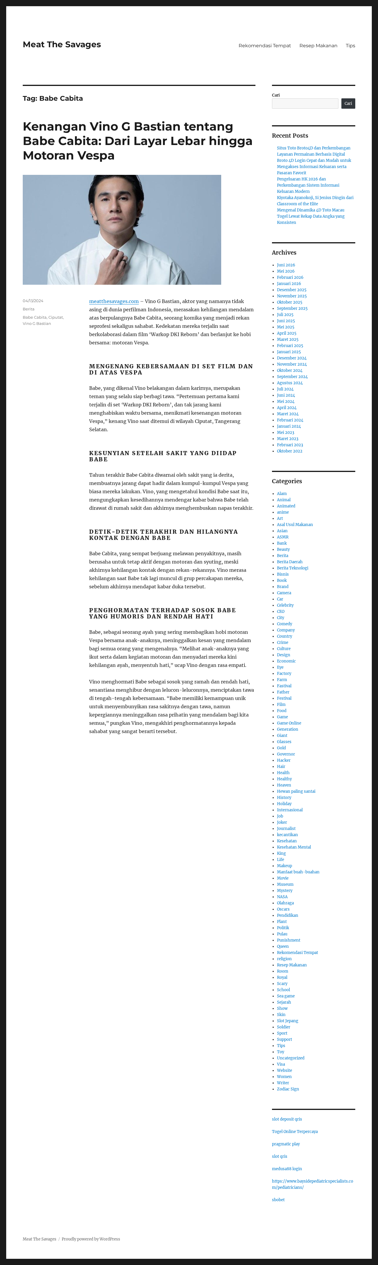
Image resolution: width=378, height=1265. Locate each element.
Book (282, 580)
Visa (281, 1064)
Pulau (282, 934)
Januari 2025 (289, 351)
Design (283, 654)
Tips (350, 45)
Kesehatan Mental (294, 847)
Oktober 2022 (289, 451)
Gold (281, 747)
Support (284, 1039)
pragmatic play (286, 1144)
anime (283, 512)
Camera (284, 592)
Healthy (284, 779)
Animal (284, 499)
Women (284, 1076)
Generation (287, 729)
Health (283, 772)
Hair (281, 766)
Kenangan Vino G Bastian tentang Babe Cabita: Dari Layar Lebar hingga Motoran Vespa (138, 140)
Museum (285, 884)
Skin (281, 1014)
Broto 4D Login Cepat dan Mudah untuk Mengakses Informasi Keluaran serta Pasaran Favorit (314, 166)
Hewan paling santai (296, 791)
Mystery (284, 890)
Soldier (283, 1027)
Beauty (283, 549)
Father (283, 692)
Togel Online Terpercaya (295, 1131)
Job (280, 816)
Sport (282, 1033)
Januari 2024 (289, 426)
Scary (282, 983)
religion (284, 958)
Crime (282, 642)
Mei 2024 (285, 401)
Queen (283, 946)
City (280, 617)
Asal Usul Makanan (295, 524)
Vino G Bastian (37, 323)
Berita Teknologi (292, 568)
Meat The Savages (62, 44)
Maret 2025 (288, 339)
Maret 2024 (288, 413)
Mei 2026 (286, 271)
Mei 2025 (285, 327)
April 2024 (286, 407)
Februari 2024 (290, 420)
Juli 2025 (285, 314)
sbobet (278, 1199)
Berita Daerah (290, 561)
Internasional (290, 810)
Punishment (288, 940)
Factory (284, 673)
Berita (29, 309)
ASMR (283, 537)
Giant (282, 735)
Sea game (286, 996)
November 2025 (292, 296)
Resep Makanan (318, 45)
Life (280, 859)
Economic (286, 661)
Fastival (284, 685)
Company (286, 630)
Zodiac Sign (288, 1089)
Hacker (284, 760)
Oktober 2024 (289, 370)
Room (282, 971)
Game (282, 716)
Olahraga (285, 903)
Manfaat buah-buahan (298, 872)
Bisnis (283, 574)
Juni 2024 (286, 395)
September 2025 (292, 308)
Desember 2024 (292, 358)
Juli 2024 (285, 389)
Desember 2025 (292, 289)
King (281, 853)
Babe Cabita (35, 317)
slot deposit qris (287, 1119)
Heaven (284, 785)
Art (280, 518)
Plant (282, 921)
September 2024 (292, 376)
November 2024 (292, 364)
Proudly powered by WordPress (91, 1239)
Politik (283, 927)
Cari (276, 95)
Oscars (283, 909)
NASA (282, 896)
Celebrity (285, 605)
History (284, 797)
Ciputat (55, 317)
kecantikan (287, 834)
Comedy (284, 623)
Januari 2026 (289, 283)
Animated (286, 506)
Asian (282, 530)
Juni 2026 (286, 265)
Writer (283, 1082)
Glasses (284, 741)
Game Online (289, 723)
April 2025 (286, 333)
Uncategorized (290, 1058)
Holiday (284, 803)
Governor (286, 754)
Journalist (286, 828)
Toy (280, 1051)
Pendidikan (287, 915)
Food (281, 710)
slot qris (279, 1156)
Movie (283, 878)
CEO (280, 611)
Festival (284, 698)
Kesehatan (287, 841)
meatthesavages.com (114, 301)
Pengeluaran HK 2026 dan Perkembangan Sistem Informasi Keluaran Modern (308, 185)
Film (281, 704)
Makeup (284, 865)
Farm (282, 679)
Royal (282, 977)
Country (284, 636)
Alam (282, 493)
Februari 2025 (290, 345)
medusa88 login (287, 1168)
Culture (284, 648)
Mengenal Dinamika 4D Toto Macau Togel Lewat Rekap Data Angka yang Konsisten (311, 216)
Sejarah (284, 1002)
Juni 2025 (286, 320)
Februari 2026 (290, 277)
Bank (282, 543)
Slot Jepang (287, 1020)
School (283, 989)
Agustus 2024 (290, 382)
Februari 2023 (290, 444)
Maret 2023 (287, 438)
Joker (282, 822)
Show (282, 1008)
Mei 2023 (285, 432)
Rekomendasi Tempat (265, 45)
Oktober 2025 (289, 302)
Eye (280, 667)
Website (284, 1070)
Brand (283, 586)
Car (280, 599)
